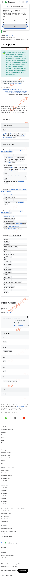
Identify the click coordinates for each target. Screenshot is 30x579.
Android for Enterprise (7, 429)
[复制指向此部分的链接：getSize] (8, 309)
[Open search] (20, 2)
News (2, 437)
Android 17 (4, 488)
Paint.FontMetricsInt (21, 325)
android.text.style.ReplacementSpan (17, 93)
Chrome (3, 550)
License (9, 564)
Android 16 (4, 490)
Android (3, 427)
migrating (9, 66)
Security (3, 432)
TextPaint (18, 176)
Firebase (3, 552)
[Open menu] (2, 2)
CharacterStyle (9, 195)
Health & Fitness (5, 455)
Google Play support (6, 534)
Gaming (3, 450)
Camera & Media (5, 458)
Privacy (3, 460)
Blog (2, 440)
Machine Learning (6, 452)
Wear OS (3, 473)
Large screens (5, 470)
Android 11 (4, 504)
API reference (5, 516)
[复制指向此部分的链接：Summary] (12, 120)
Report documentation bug (8, 531)
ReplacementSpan (15, 83)
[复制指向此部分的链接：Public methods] (18, 303)
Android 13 (4, 498)
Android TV (4, 481)
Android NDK (4, 521)
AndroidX (20, 58)
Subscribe (22, 570)
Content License (20, 406)
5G (2, 463)
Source (3, 435)
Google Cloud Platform (7, 555)
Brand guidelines (17, 564)
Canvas (10, 157)
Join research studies (6, 536)
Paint (10, 134)
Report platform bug (6, 528)
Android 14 (4, 496)
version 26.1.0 (9, 35)
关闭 (15, 21)
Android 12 (4, 501)
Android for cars (5, 478)
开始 (15, 26)
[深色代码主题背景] (28, 317)
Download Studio (5, 519)
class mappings (10, 74)
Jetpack (14, 60)
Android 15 (4, 493)
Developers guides (6, 513)
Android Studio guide (7, 511)
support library (10, 54)
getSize (5, 134)
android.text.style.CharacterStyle (12, 89)
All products (4, 558)
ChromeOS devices (6, 475)
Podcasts (3, 443)
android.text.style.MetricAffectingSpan (16, 91)
